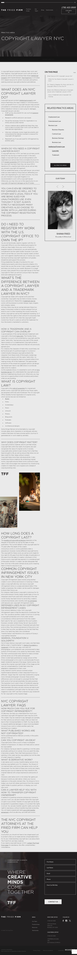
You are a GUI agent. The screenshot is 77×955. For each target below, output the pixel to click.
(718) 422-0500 (68, 7)
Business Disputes (58, 129)
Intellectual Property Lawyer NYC (29, 59)
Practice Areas (35, 924)
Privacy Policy (36, 950)
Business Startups (58, 138)
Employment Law (54, 117)
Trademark (55, 155)
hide (74, 72)
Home (2, 59)
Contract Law (56, 134)
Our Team (34, 921)
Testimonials (49, 10)
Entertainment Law (55, 121)
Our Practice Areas (13, 59)
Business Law (53, 125)
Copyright (55, 151)
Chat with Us (69, 11)
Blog (42, 10)
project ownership (11, 162)
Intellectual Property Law (57, 146)
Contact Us (53, 902)
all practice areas (60, 165)
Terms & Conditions (48, 950)
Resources (34, 927)
